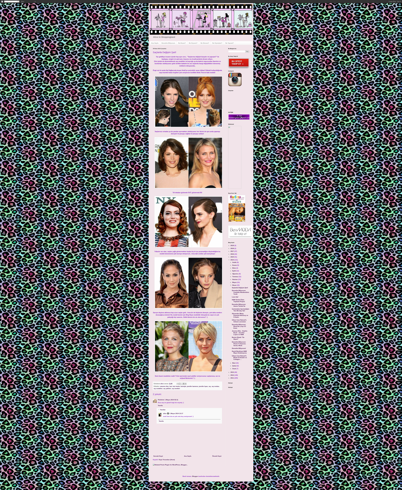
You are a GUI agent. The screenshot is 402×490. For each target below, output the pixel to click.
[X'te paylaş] (182, 384)
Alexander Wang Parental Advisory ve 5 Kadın (240, 315)
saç (210, 386)
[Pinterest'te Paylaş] (186, 384)
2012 (232, 375)
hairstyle (183, 386)
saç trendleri (176, 388)
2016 (232, 254)
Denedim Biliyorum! (239, 348)
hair (170, 386)
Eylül (234, 271)
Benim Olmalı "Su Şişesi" (238, 338)
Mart (234, 363)
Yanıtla (160, 405)
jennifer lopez (203, 386)
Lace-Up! (235, 297)
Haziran (235, 279)
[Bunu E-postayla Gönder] (178, 384)
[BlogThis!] (180, 384)
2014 (232, 260)
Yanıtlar (162, 410)
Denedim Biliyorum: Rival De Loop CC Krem (239, 326)
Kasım (234, 265)
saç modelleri (158, 388)
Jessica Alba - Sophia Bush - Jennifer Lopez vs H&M (239, 332)
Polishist (161, 400)
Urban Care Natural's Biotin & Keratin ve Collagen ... (239, 357)
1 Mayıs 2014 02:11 (171, 400)
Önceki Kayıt (216, 456)
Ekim (234, 268)
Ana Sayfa (187, 456)
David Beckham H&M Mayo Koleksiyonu (239, 352)
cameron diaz (164, 386)
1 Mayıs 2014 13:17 (176, 413)
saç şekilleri (167, 388)
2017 (232, 251)
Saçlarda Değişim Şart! (240, 288)
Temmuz (235, 276)
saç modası (215, 386)
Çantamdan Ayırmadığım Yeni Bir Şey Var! (240, 310)
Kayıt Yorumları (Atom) (167, 459)
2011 (232, 378)
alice (162, 383)
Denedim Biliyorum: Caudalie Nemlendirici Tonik (240, 292)
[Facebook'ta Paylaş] (184, 384)
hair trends (176, 386)
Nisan (234, 285)
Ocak (234, 368)
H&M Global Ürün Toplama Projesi (238, 300)
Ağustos (235, 274)
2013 (232, 372)
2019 (232, 245)
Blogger (195, 476)
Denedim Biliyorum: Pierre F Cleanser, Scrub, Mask (239, 343)
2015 (232, 257)
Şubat (234, 366)
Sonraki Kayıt (158, 456)
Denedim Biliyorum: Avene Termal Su (239, 305)
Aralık (234, 262)
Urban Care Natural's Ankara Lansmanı (239, 321)
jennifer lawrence (192, 386)
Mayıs (234, 282)
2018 (232, 248)
